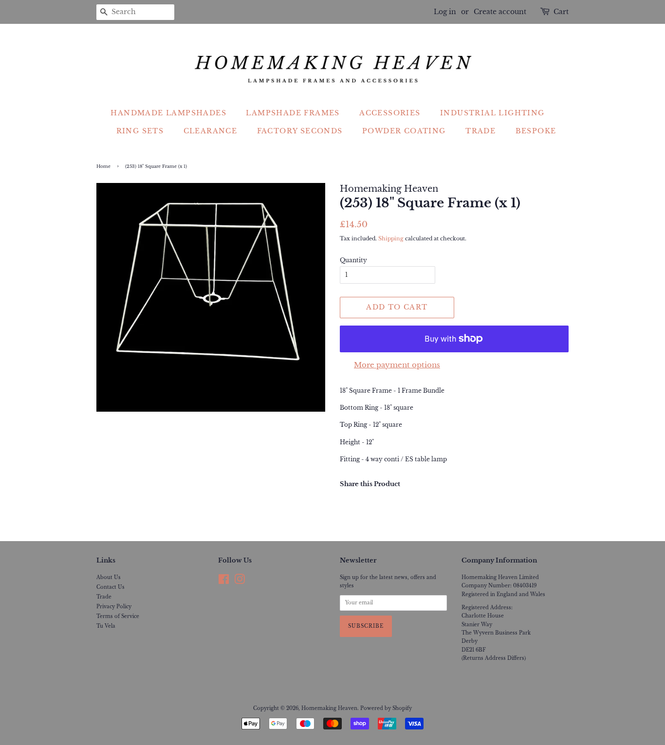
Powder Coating (404, 131)
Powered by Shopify (386, 708)
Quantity (353, 260)
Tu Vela (105, 626)
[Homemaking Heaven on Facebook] (223, 582)
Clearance (211, 131)
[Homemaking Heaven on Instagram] (239, 582)
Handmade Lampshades (168, 113)
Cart (561, 11)
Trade (480, 131)
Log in (445, 11)
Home (103, 166)
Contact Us (110, 587)
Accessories (389, 113)
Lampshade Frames (292, 113)
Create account (500, 11)
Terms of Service (117, 616)
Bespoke (536, 131)
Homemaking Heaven (329, 708)
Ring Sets (140, 131)
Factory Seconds (300, 131)
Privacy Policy (113, 606)
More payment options (397, 364)
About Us (108, 577)
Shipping (391, 238)
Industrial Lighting (492, 113)
